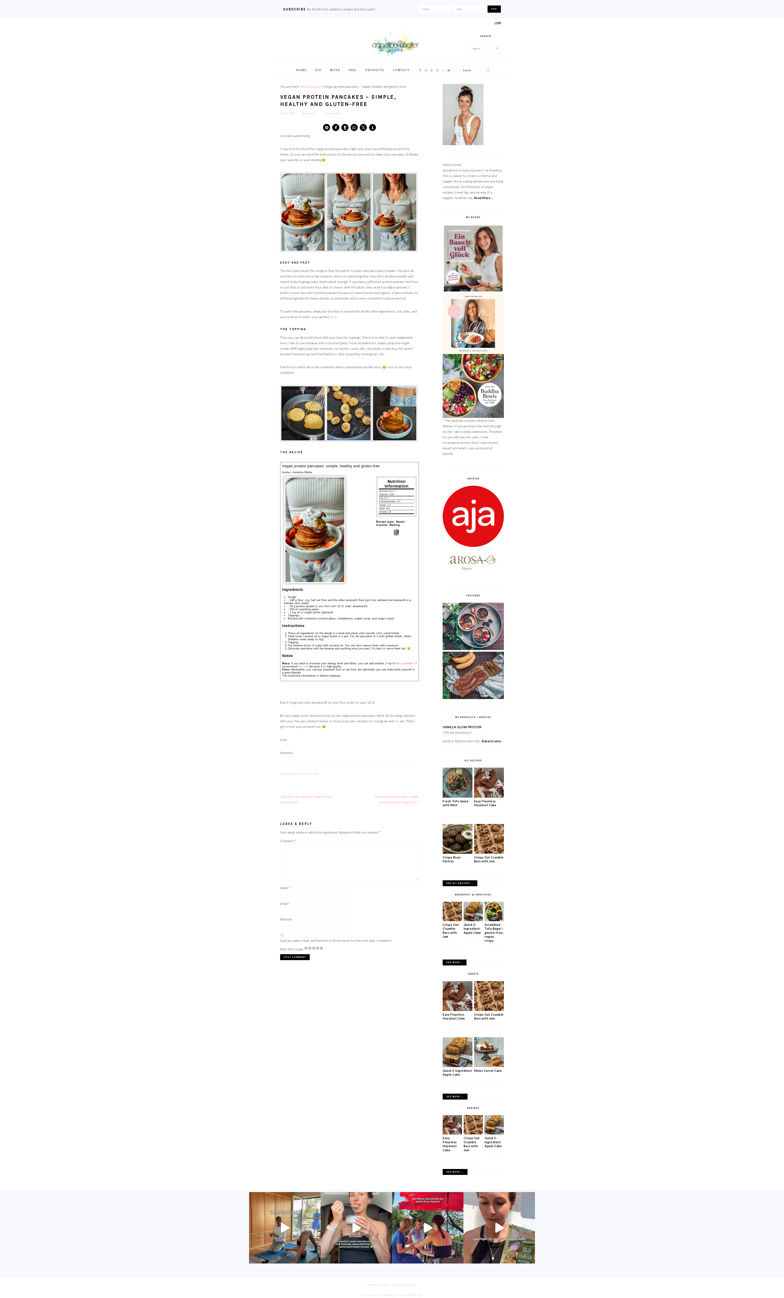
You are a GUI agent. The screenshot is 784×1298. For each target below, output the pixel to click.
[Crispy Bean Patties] (457, 852)
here (333, 317)
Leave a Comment (333, 113)
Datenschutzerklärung (378, 1295)
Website (286, 919)
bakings (298, 774)
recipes (307, 774)
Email (285, 903)
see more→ (454, 962)
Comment (288, 841)
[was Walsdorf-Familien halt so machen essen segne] (427, 1227)
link (397, 721)
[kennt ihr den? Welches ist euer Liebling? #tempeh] (499, 1227)
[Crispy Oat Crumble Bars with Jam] (489, 852)
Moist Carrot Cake (488, 1070)
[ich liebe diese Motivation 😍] (285, 1227)
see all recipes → (460, 883)
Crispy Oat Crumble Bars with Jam (489, 859)
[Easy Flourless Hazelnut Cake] (489, 796)
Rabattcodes (492, 741)
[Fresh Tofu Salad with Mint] (457, 796)
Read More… (483, 198)
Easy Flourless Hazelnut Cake (485, 803)
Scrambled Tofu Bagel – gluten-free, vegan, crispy (494, 932)
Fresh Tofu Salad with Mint (455, 803)
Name (285, 888)
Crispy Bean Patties (452, 859)
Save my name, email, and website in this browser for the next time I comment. (336, 940)
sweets (315, 774)
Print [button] (396, 534)
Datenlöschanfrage (408, 1295)
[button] (326, 127)
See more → (455, 1096)
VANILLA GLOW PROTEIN (462, 727)
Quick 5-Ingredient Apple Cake (472, 928)
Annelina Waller (395, 43)
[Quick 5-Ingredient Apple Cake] (473, 920)
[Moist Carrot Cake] (489, 1066)
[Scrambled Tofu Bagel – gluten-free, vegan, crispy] (494, 920)
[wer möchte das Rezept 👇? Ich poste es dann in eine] (356, 1227)
